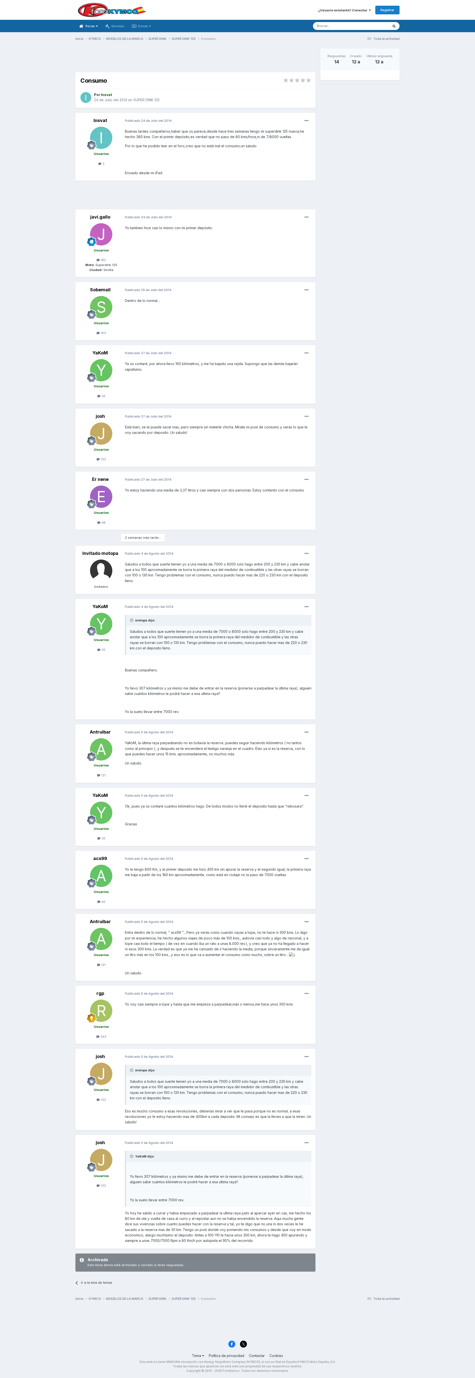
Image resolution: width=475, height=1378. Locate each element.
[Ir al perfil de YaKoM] (101, 370)
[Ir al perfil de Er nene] (101, 497)
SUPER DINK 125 (146, 100)
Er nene (100, 479)
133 (103, 459)
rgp (100, 993)
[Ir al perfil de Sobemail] (101, 307)
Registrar (387, 10)
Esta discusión (371, 26)
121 (103, 775)
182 (103, 260)
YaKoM (100, 352)
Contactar (257, 1355)
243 (102, 1036)
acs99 (100, 858)
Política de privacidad (226, 1355)
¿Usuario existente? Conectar (343, 10)
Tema (197, 1355)
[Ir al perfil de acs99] (101, 876)
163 (103, 333)
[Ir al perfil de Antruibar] (101, 749)
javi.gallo (100, 217)
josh (100, 416)
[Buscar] (394, 26)
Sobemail (100, 289)
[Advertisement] (195, 60)
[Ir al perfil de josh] (101, 433)
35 (102, 396)
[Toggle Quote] (132, 620)
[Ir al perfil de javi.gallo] (101, 234)
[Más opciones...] (306, 121)
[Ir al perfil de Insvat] (85, 97)
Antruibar (100, 732)
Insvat (100, 120)
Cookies (276, 1355)
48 (102, 522)
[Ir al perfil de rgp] (101, 1011)
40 (102, 902)
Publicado (148, 121)
